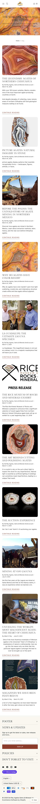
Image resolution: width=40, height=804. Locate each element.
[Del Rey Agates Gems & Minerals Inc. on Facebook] (8, 767)
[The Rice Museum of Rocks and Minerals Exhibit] (20, 376)
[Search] (7, 3)
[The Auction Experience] (20, 502)
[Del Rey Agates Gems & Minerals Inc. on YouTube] (17, 767)
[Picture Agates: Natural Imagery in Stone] (20, 132)
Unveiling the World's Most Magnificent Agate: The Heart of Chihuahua (19, 630)
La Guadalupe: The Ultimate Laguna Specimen (14, 336)
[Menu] (3, 3)
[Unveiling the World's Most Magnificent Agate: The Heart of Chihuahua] (20, 608)
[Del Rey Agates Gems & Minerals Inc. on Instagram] (12, 767)
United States (11, 783)
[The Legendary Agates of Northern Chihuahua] (20, 60)
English (5, 778)
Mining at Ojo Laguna (17, 571)
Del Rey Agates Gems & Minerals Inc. (21, 798)
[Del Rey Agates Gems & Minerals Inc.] (20, 3)
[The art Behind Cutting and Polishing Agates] (20, 439)
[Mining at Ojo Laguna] (20, 553)
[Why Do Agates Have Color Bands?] (20, 257)
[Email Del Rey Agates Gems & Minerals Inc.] (4, 767)
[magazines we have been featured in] (20, 674)
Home (17, 40)
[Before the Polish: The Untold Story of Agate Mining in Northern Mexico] (20, 190)
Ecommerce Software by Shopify (14, 800)
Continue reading (11, 112)
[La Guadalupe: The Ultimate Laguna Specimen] (20, 315)
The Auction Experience (18, 520)
